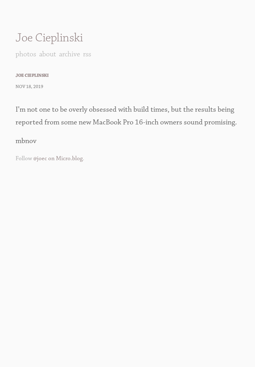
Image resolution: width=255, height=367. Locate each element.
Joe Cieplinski (49, 37)
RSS (87, 54)
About (47, 54)
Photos (26, 54)
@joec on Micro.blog (58, 158)
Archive (69, 54)
